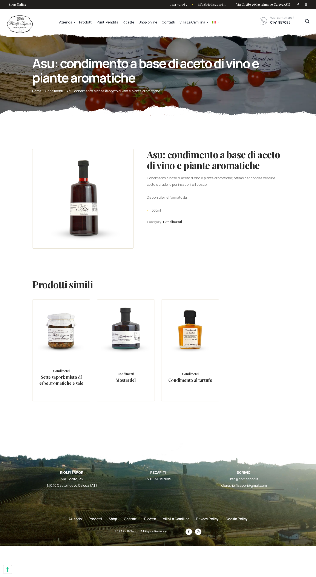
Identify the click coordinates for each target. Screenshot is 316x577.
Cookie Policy (236, 518)
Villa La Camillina (176, 518)
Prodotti (85, 22)
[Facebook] (298, 4)
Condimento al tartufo (190, 380)
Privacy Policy (207, 518)
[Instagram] (305, 4)
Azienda (65, 22)
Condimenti (54, 91)
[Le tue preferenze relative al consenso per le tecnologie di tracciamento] (7, 569)
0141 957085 (178, 4)
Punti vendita (107, 22)
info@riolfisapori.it (211, 4)
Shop (113, 518)
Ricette (128, 22)
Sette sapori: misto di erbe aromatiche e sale (61, 380)
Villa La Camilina (192, 22)
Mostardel (126, 380)
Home (36, 91)
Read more (65, 339)
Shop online (148, 22)
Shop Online (17, 4)
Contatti (168, 22)
